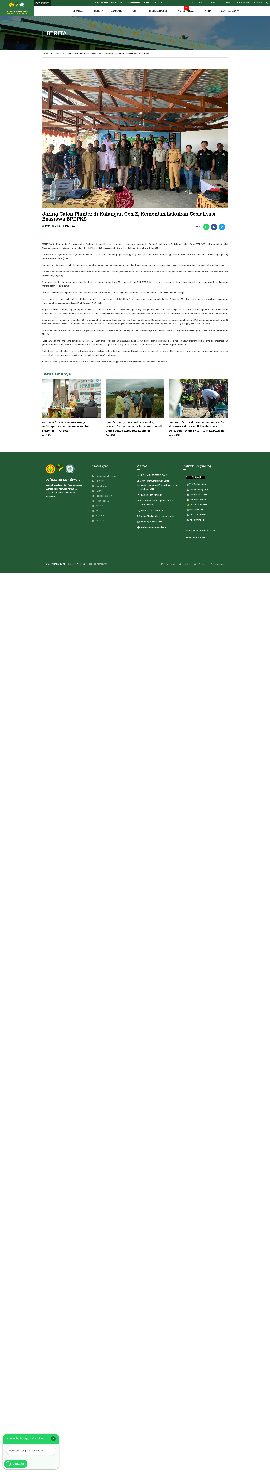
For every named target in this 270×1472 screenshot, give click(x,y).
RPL (200, 3)
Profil (96, 11)
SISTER (99, 505)
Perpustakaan (102, 501)
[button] (206, 227)
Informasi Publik (158, 11)
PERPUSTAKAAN (243, 3)
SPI (97, 510)
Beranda (78, 11)
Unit (135, 11)
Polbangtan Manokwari (96, 564)
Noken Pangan (186, 11)
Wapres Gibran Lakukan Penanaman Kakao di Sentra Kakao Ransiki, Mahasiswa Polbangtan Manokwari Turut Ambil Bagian (197, 426)
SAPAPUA (258, 3)
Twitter (186, 564)
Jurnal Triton (102, 486)
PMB (193, 3)
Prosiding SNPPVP (104, 496)
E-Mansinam (212, 3)
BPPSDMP (100, 481)
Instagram (219, 564)
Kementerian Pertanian (106, 476)
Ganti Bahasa (228, 11)
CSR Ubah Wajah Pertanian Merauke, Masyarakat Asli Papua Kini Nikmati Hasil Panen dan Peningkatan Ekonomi (134, 426)
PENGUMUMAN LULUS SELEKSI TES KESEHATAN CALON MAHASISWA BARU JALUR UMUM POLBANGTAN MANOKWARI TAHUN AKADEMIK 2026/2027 (118, 3)
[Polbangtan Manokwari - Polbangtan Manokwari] (17, 8)
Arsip (208, 11)
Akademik (116, 11)
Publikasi (227, 3)
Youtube (202, 564)
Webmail (100, 520)
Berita (56, 33)
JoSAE (99, 491)
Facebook (170, 564)
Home (45, 53)
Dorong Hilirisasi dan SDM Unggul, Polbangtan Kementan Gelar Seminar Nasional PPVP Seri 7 (66, 426)
